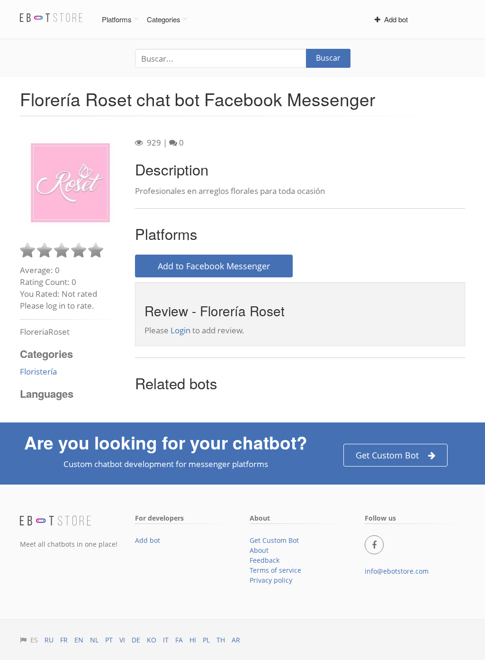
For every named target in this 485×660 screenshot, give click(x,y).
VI (122, 639)
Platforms (117, 19)
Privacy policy (271, 580)
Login (180, 330)
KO (151, 639)
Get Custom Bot (387, 455)
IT (166, 639)
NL (94, 639)
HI (192, 639)
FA (179, 639)
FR (64, 639)
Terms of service (275, 570)
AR (236, 639)
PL (206, 639)
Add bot (394, 19)
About (259, 550)
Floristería (38, 371)
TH (220, 639)
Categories (163, 19)
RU (49, 639)
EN (78, 639)
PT (109, 639)
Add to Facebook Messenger (214, 266)
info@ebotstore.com (397, 571)
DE (136, 639)
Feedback (264, 560)
